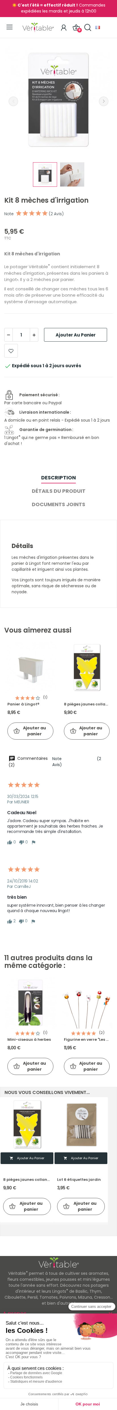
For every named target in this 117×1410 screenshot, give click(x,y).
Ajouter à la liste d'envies (11, 351)
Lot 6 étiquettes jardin (79, 1179)
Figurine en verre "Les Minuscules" (87, 1039)
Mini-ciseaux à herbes (29, 1039)
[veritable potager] (58, 100)
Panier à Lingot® (23, 704)
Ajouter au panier (76, 335)
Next (103, 101)
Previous (13, 101)
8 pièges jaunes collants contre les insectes (87, 704)
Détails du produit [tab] (58, 490)
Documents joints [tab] (58, 504)
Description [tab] (58, 477)
